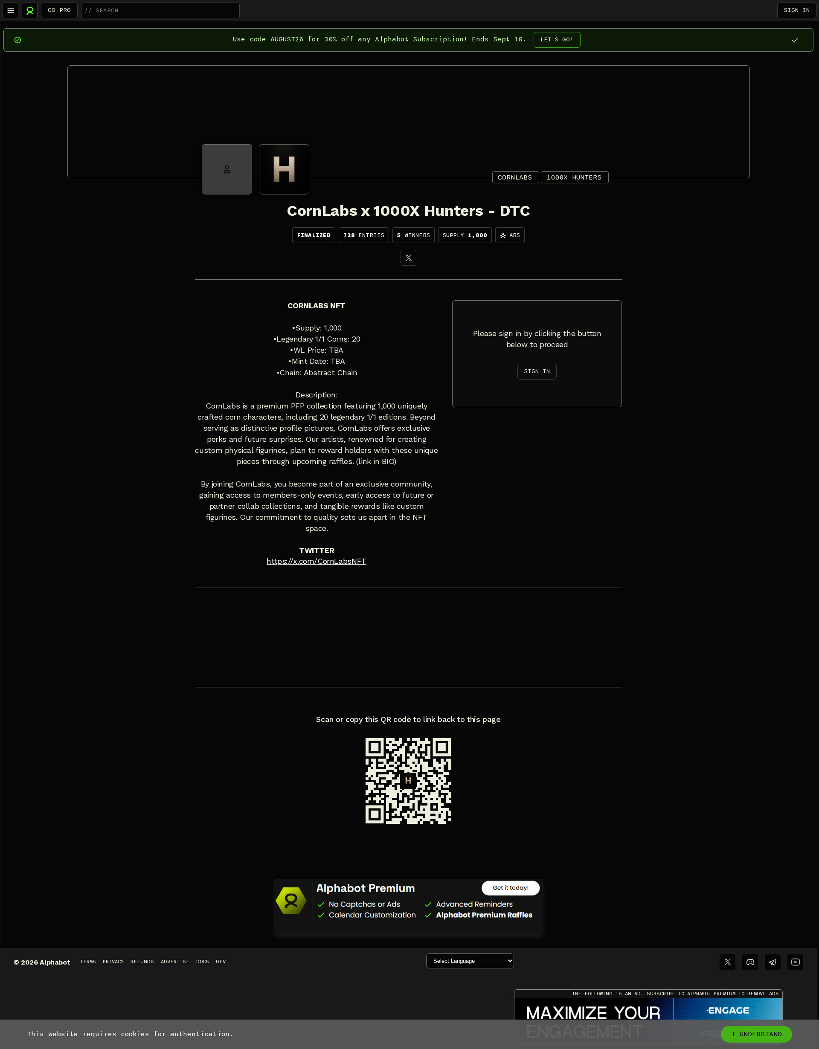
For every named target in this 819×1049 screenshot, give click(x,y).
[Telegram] (773, 962)
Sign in (797, 10)
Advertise (175, 962)
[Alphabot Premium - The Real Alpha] (408, 900)
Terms (88, 962)
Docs (202, 962)
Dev (221, 962)
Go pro (59, 10)
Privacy (113, 962)
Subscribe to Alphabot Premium (691, 994)
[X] (408, 258)
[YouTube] (795, 962)
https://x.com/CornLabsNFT (316, 561)
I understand (756, 1034)
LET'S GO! (557, 39)
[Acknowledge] (795, 40)
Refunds (142, 962)
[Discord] (750, 962)
